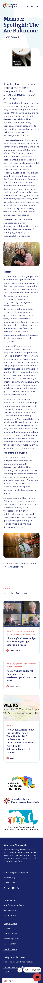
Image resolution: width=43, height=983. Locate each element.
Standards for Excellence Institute (18, 962)
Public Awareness (27, 634)
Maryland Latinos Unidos (14, 967)
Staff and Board (10, 933)
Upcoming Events (11, 939)
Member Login (10, 949)
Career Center (9, 944)
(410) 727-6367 (9, 910)
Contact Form (9, 915)
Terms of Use (9, 883)
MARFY (6, 972)
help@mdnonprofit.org (13, 905)
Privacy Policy (9, 878)
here (11, 563)
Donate (6, 928)
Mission (9, 634)
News (16, 634)
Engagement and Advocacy (23, 631)
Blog (8, 631)
